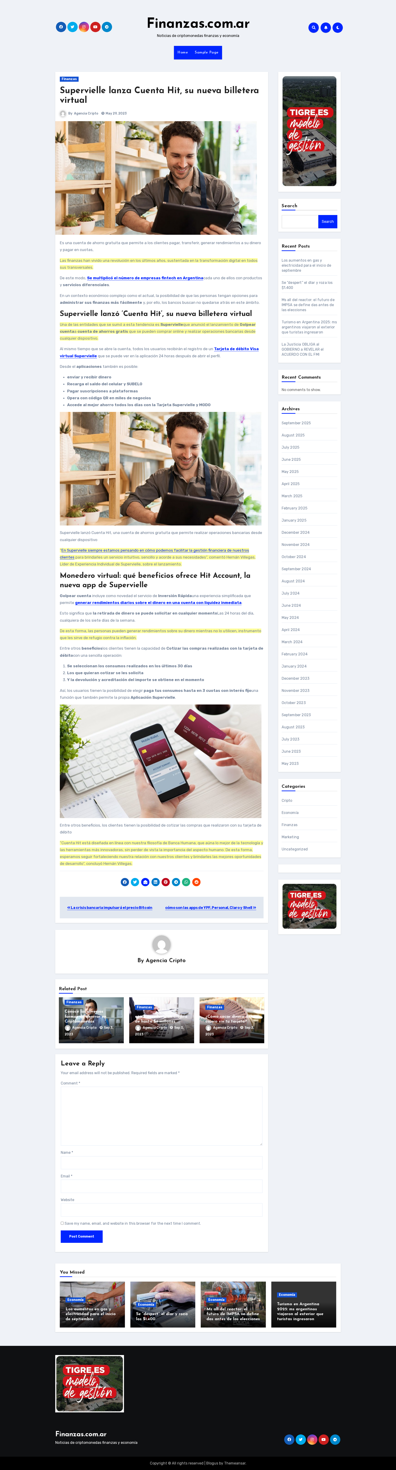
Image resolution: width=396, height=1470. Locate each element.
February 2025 (295, 508)
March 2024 (292, 642)
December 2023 (296, 678)
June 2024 (291, 605)
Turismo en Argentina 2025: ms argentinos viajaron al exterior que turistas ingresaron (309, 327)
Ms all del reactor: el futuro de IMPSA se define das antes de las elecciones (308, 305)
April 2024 (291, 630)
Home (182, 52)
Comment (70, 1083)
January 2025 (294, 520)
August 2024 (293, 581)
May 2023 (290, 763)
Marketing (290, 837)
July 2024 (291, 593)
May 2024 (290, 617)
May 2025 (290, 472)
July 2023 (291, 739)
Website (67, 1200)
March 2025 (292, 496)
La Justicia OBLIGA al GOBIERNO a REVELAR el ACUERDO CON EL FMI (303, 349)
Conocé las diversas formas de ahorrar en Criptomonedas (85, 1017)
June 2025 (291, 459)
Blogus (212, 1463)
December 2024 (296, 532)
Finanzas (69, 79)
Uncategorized (295, 849)
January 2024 (294, 666)
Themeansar (234, 1463)
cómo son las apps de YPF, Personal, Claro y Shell (209, 907)
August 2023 (293, 727)
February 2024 (295, 654)
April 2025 (291, 484)
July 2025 (291, 447)
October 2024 (294, 557)
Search (290, 206)
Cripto (287, 800)
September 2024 (296, 569)
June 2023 (291, 751)
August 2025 (293, 435)
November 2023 (296, 690)
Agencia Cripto (86, 113)
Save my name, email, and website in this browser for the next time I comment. (133, 1223)
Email (66, 1176)
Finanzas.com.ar (198, 24)
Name (67, 1152)
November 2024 (296, 544)
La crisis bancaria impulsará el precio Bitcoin (111, 907)
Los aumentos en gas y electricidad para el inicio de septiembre (306, 265)
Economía (290, 812)
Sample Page (207, 52)
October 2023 (294, 703)
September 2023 (296, 715)
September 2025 (296, 423)
